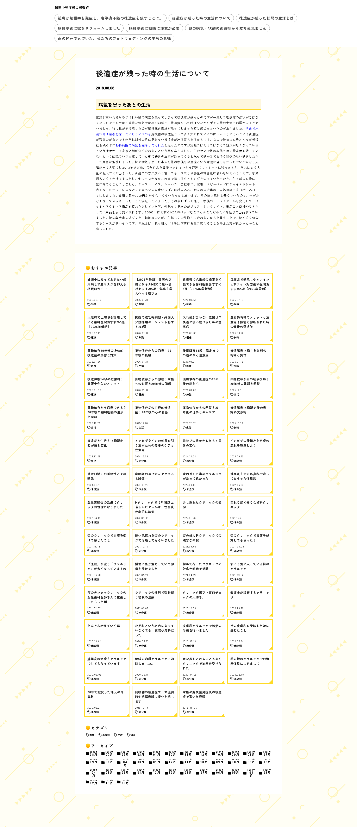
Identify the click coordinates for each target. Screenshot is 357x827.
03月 (141, 753)
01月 (157, 753)
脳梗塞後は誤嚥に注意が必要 (154, 28)
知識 (132, 735)
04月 (125, 762)
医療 (91, 735)
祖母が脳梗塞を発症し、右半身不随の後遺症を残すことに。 (110, 18)
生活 (120, 735)
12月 (172, 753)
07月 (109, 753)
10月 (220, 753)
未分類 (106, 735)
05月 (125, 753)
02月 (125, 772)
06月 (109, 761)
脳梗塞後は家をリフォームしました (89, 28)
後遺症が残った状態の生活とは (266, 18)
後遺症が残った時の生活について (201, 18)
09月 (236, 753)
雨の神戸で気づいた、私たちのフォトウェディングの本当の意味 (114, 38)
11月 (188, 753)
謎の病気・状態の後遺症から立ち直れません (227, 28)
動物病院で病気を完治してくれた (139, 145)
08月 (94, 753)
